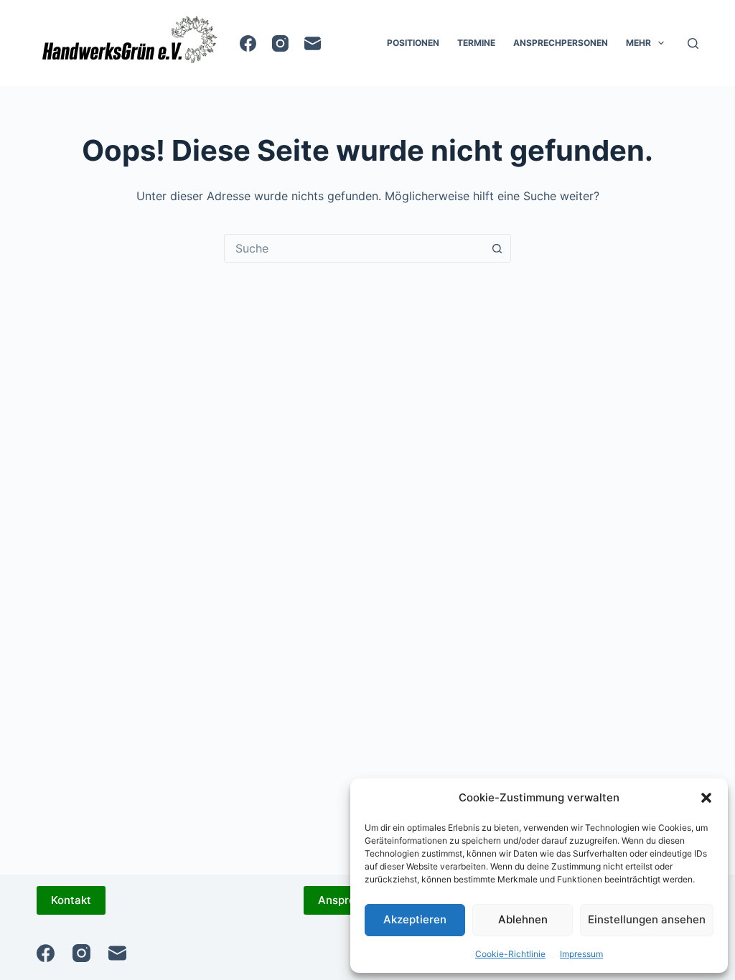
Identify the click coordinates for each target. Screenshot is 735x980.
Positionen (413, 42)
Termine (476, 42)
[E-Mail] (312, 43)
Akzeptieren (414, 919)
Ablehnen (523, 919)
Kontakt (71, 900)
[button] (706, 798)
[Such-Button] (496, 248)
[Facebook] (248, 43)
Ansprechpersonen (560, 42)
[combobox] (354, 248)
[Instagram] (280, 43)
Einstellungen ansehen (647, 919)
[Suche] (693, 43)
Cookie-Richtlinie (510, 953)
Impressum (581, 953)
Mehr (638, 42)
